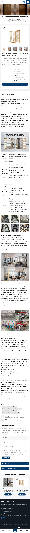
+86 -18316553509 (7, 511)
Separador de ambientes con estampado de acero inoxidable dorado (15, 438)
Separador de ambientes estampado (11, 408)
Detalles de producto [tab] (7, 94)
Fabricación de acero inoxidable (14, 20)
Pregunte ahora (14, 84)
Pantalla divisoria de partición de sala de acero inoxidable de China (8, 490)
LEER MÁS (7, 494)
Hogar (18, 19)
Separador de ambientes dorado (10, 412)
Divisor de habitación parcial (9, 410)
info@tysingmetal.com (8, 508)
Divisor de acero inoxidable (9, 406)
